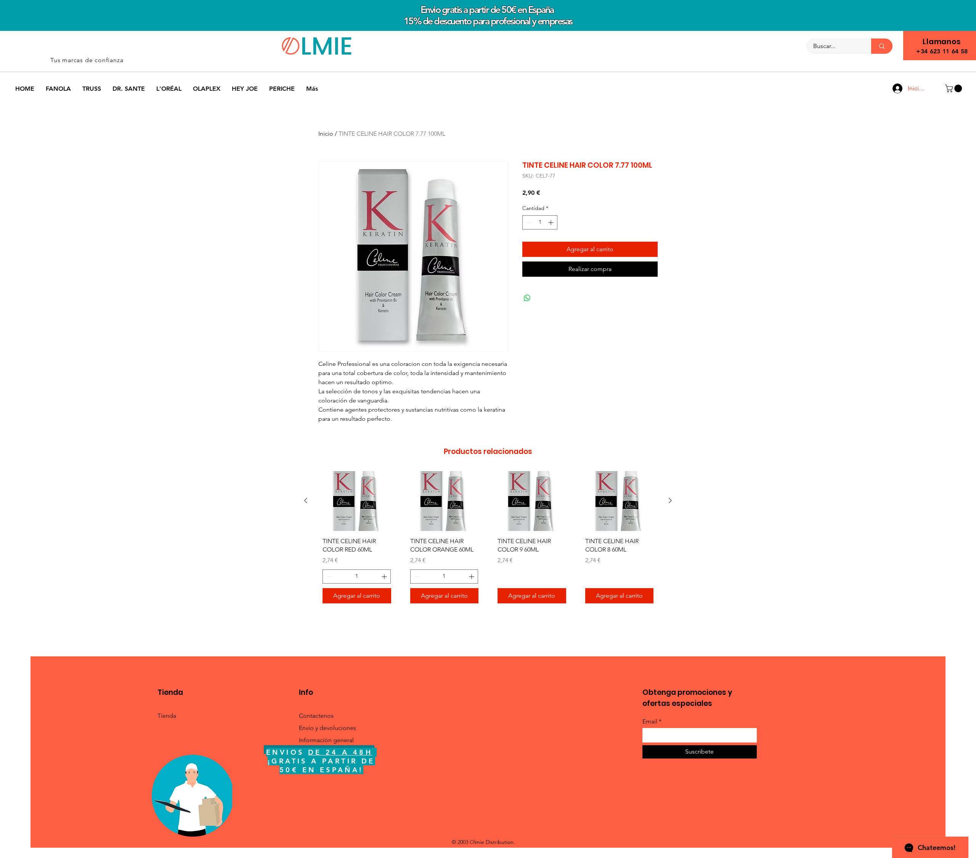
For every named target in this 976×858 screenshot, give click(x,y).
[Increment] (551, 222)
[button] (954, 88)
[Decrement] (528, 222)
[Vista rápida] (357, 501)
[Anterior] (305, 500)
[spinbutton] (540, 222)
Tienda (166, 715)
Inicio (325, 133)
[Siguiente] (670, 500)
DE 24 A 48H (340, 752)
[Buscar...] (882, 46)
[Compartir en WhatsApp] (527, 298)
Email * (651, 721)
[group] (488, 540)
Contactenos (316, 715)
